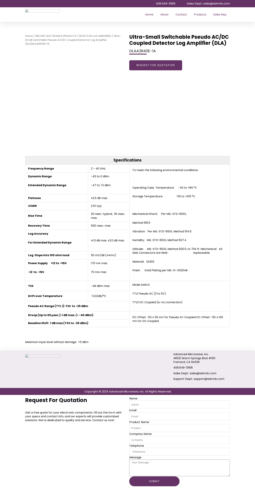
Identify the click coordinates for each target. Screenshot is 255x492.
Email (133, 410)
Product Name (139, 422)
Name (133, 398)
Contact (181, 14)
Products (200, 14)
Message (135, 457)
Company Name (140, 434)
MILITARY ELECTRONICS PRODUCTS (55, 36)
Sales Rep (219, 14)
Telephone (136, 446)
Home (149, 14)
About (164, 14)
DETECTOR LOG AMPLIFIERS (95, 36)
